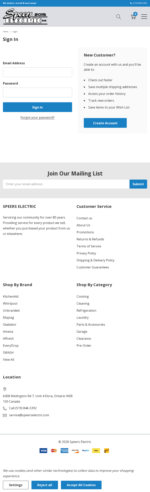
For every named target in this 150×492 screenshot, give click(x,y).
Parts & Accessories (91, 324)
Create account (105, 123)
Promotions (85, 232)
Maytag (8, 317)
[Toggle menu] (144, 16)
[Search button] (118, 16)
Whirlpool (10, 303)
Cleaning (83, 303)
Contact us (84, 218)
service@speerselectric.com (29, 415)
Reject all (44, 485)
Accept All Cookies (81, 485)
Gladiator (9, 324)
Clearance (84, 338)
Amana (8, 331)
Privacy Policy (86, 253)
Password (10, 83)
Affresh (8, 338)
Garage (82, 331)
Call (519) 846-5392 (23, 408)
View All (8, 359)
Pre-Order (84, 345)
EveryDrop (11, 345)
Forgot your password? (37, 117)
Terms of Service (89, 246)
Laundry (83, 317)
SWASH (8, 352)
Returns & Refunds (90, 239)
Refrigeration (86, 310)
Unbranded (11, 310)
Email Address (14, 63)
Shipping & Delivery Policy (95, 260)
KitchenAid (10, 296)
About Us (83, 225)
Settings (15, 485)
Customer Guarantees (93, 267)
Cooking (83, 296)
